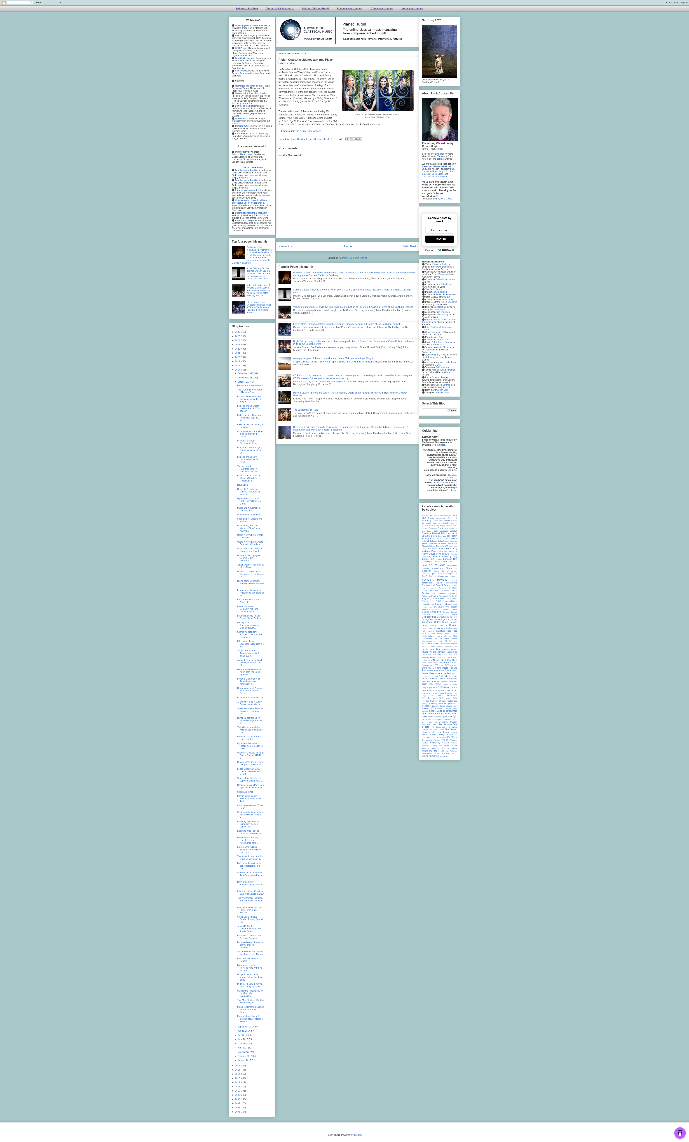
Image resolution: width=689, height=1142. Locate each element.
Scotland (426, 706)
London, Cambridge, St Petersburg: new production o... (248, 681)
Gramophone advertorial (249, 514)
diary (425, 590)
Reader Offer (444, 690)
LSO (450, 641)
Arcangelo (426, 523)
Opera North (451, 670)
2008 (238, 1099)
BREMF (426, 541)
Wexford (425, 748)
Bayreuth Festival (431, 533)
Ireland (447, 628)
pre (430, 688)
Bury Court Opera (429, 549)
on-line (453, 665)
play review (435, 684)
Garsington (435, 612)
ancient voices (450, 521)
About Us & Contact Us (280, 8)
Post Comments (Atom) (354, 258)
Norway (425, 665)
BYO (432, 559)
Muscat (448, 646)
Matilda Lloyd (442, 392)
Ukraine (442, 737)
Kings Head (440, 631)
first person (451, 607)
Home (348, 246)
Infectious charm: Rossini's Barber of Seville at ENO (250, 892)
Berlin (454, 536)
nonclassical (427, 660)
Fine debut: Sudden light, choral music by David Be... (249, 450)
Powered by (431, 250)
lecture (439, 634)
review (441, 693)
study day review (431, 722)
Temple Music (446, 724)
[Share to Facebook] (356, 139)
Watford (445, 743)
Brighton (433, 541)
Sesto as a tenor (245, 792)
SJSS (433, 708)
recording (433, 693)
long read (437, 641)
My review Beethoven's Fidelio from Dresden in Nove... (250, 746)
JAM (432, 631)
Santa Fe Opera (445, 703)
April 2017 (243, 1047)
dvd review (439, 593)
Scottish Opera (438, 706)
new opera (437, 654)
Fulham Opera (449, 609)
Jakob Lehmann (444, 385)
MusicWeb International (445, 482)
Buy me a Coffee (444, 198)
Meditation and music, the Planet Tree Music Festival (249, 910)
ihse (430, 628)
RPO (435, 698)
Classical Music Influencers (435, 176)
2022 (238, 349)
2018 (238, 365)
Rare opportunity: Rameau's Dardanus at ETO (249, 885)
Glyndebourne (429, 617)
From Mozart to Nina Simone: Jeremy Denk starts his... (249, 849)
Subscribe (440, 239)
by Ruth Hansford (438, 556)
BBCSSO (426, 536)
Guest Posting (449, 622)
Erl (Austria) (452, 599)
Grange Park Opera (447, 619)
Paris (424, 681)
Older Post (409, 246)
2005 (238, 1112)
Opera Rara (428, 673)
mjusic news (445, 644)
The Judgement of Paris (305, 409)
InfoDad (453, 490)
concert (454, 576)
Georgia (454, 612)
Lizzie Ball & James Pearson (439, 342)
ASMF (446, 523)
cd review (437, 565)
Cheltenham (437, 568)
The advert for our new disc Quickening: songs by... (250, 857)
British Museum (450, 541)
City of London (449, 571)
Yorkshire (444, 756)
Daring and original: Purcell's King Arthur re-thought (250, 968)
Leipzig (431, 636)
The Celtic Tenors (433, 289)
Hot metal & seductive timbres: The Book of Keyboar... (248, 492)
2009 (238, 1095)
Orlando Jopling (444, 279)
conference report (432, 583)
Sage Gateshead (449, 701)
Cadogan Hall (450, 559)
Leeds (447, 633)
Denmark (453, 588)
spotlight (452, 716)
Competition (443, 576)
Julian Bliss (442, 390)
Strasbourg (436, 719)
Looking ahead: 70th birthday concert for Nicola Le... (248, 459)
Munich (454, 644)
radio (424, 690)
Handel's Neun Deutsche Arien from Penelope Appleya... (249, 672)
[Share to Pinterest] (360, 139)
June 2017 (243, 1039)
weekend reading (429, 745)
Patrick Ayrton (442, 367)
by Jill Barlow (441, 554)
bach (431, 526)
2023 (238, 344)
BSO (446, 546)
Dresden (434, 591)
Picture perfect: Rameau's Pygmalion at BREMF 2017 (249, 418)
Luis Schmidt (442, 284)
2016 (238, 1065)
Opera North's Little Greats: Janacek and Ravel (250, 549)
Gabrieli (425, 612)
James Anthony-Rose (435, 354)
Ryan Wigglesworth (441, 274)
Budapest (453, 546)
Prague (425, 688)
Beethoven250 (444, 536)
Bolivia (438, 539)
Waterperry (435, 743)
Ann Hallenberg (448, 362)
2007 (238, 1103)
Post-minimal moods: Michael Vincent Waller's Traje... (250, 799)
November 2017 (246, 377)
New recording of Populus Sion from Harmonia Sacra (250, 691)
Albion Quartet (320, 69)
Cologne (432, 576)
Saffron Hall (435, 701)
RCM (435, 690)
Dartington (443, 588)
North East (446, 660)
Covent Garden (443, 585)
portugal (453, 684)
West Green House (448, 745)
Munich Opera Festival (432, 646)
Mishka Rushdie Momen (444, 370)
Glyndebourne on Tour (447, 617)
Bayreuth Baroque (448, 531)
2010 (238, 1091)
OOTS (431, 668)
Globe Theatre (447, 614)
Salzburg (426, 703)
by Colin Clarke (446, 551)
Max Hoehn (439, 307)
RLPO (431, 696)
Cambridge (427, 561)
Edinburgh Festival (430, 596)
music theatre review (433, 652)
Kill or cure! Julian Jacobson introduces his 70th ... (250, 644)
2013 (238, 1078)
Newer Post (285, 246)
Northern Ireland (448, 662)
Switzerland (427, 724)
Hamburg (443, 625)
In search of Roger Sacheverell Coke (247, 442)
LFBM (454, 636)
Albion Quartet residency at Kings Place (250, 566)
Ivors (428, 631)
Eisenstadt (443, 596)
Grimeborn (427, 622)
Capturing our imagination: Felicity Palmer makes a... (250, 815)
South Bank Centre (448, 713)
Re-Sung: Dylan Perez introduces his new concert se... (248, 824)
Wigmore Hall (430, 750)
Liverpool (442, 639)
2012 (238, 1082)
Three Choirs (429, 735)
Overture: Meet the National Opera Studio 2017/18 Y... (250, 755)
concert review (434, 579)
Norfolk (436, 660)
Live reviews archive (349, 8)
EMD (451, 596)
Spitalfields (427, 716)
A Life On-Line (429, 515)
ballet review (446, 526)
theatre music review (432, 732)
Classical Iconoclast (452, 476)
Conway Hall (428, 585)
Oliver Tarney (441, 314)
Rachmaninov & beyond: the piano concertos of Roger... (249, 399)
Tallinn (435, 724)
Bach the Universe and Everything (248, 600)
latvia (424, 634)
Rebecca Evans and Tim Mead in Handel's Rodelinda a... (249, 478)
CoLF (424, 576)
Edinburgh (452, 593)
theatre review (450, 732)
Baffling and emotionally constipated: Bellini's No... (249, 866)
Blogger (358, 1135)
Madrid (425, 644)
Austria (454, 523)
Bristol (441, 541)
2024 (238, 340)
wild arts (445, 751)
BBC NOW (452, 533)
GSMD (437, 622)
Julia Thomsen (442, 312)
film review (439, 607)
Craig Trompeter (433, 332)
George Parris (443, 339)
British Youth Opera (431, 544)
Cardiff (444, 561)
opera (438, 668)
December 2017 (246, 373)
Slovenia (440, 708)
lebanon (431, 634)
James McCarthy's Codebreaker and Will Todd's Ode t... (249, 929)
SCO (455, 703)
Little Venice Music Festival (250, 697)
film (430, 607)
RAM (429, 690)
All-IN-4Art (438, 521)
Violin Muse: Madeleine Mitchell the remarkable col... (250, 730)
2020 (238, 357)
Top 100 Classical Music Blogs (438, 172)
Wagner (453, 740)
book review (450, 538)
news (433, 657)
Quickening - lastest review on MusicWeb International (250, 993)
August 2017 (244, 1031)
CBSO (451, 561)
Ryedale (425, 701)
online (424, 668)
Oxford (447, 676)
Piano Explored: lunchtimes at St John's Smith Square (250, 1009)
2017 (238, 370)
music (455, 646)
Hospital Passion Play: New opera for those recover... (250, 786)
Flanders (426, 609)
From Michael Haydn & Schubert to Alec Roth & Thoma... (250, 1019)
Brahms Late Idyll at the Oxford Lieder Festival (249, 617)
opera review (443, 673)
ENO (442, 598)
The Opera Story (436, 730)
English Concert (430, 598)
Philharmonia (446, 681)
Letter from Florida (443, 636)
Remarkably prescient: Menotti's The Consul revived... (248, 528)
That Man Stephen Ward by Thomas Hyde (250, 1001)
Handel (453, 625)
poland (445, 684)
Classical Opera (429, 574)
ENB (455, 596)
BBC (443, 533)
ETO (432, 601)
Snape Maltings (437, 711)
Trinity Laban (446, 735)
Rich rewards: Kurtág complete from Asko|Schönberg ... (247, 840)
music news (449, 649)
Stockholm (426, 719)
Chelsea (425, 568)
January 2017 (245, 1060)
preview (291, 63)
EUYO (445, 601)
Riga (424, 696)
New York (448, 654)
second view (451, 706)
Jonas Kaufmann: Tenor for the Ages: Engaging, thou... (250, 711)
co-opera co (451, 574)
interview (438, 628)
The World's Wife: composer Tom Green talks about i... (250, 900)
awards (425, 526)
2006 (238, 1107)
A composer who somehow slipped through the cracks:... (250, 434)
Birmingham (428, 538)
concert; (454, 580)
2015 (238, 1070)
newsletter (442, 657)
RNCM (440, 696)
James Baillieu (439, 292)
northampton (433, 663)
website (454, 743)
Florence (436, 609)
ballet (436, 526)
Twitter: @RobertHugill (315, 8)
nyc (431, 665)
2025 (238, 336)
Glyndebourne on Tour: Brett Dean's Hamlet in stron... (249, 501)
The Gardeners (438, 727)
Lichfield (429, 639)
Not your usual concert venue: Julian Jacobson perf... (250, 977)
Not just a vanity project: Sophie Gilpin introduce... (248, 558)
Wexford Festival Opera (444, 748)
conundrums (451, 583)
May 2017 (243, 1043)
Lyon (455, 641)
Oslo (441, 676)
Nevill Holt (427, 654)
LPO (445, 641)
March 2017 (244, 1052)
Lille (435, 639)
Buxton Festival (446, 548)
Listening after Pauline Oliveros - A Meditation (249, 832)
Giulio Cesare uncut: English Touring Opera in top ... (250, 919)
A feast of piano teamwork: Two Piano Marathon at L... (250, 875)
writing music (428, 756)
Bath (436, 531)
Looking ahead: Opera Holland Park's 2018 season (248, 408)
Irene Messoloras (444, 299)
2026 (238, 332)
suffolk (445, 722)
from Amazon (439, 445)
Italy (423, 631)
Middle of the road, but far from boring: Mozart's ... (249, 985)
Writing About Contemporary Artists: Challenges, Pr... (249, 625)
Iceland (425, 628)
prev (435, 688)
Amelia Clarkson (443, 347)
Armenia (436, 523)
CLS (439, 574)
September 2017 (246, 1026)
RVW (455, 698)
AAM (455, 515)
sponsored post (440, 717)
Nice (450, 657)
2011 (238, 1086)
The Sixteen (451, 729)
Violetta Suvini (440, 264)
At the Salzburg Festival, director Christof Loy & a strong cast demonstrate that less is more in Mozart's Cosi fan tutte (258, 273)
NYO (436, 665)
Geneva (445, 612)
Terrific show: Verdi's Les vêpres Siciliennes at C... (250, 779)
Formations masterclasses (250, 385)
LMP (448, 639)
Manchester (434, 643)
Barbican (442, 528)
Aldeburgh (427, 520)
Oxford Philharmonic (448, 679)
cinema (436, 571)
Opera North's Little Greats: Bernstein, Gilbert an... (250, 543)
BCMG (434, 536)
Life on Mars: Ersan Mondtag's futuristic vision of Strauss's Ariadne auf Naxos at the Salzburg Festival (346, 324)
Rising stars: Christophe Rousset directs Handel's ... (250, 583)
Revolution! (242, 485)
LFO (424, 639)
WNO (454, 753)
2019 (238, 361)
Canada (436, 561)
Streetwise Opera (449, 719)
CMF (443, 574)
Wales (425, 742)
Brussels (440, 546)
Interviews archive (412, 8)
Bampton (433, 528)
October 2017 (244, 382)
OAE (447, 665)
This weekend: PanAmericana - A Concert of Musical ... (248, 469)
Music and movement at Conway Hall (248, 509)
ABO (424, 518)
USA (448, 737)
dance (433, 588)
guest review (429, 625)
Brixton (432, 546)
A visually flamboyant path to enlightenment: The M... (250, 663)
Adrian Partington (444, 294)
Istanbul (453, 628)
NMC (455, 657)
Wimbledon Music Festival (435, 753)
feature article (443, 604)
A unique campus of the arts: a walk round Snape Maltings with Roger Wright (333, 358)
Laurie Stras (431, 377)
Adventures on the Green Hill (442, 518)
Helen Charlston (449, 302)
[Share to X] (353, 139)
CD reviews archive (381, 8)
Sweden (453, 722)
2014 (238, 1074)
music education (431, 649)
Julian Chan (438, 337)
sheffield (425, 708)
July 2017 (243, 1035)
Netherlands (452, 652)
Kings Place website (310, 131)
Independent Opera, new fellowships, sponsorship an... (250, 593)
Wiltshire (453, 751)
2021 (238, 353)
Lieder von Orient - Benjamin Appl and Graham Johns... (247, 609)
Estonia (425, 601)
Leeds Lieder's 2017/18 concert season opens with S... (249, 771)
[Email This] (346, 139)
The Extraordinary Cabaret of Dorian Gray (250, 391)
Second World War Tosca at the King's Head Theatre (250, 952)
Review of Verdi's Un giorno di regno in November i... (250, 763)
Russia (448, 698)
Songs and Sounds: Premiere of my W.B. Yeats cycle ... (248, 653)
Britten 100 (446, 544)
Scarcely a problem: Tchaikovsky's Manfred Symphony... (249, 634)
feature (431, 604)
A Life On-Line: (444, 516)
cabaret (439, 559)
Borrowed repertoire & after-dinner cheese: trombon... (250, 945)
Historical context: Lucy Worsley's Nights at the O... (249, 720)
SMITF (448, 709)
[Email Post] (340, 139)
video (445, 739)
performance (433, 681)
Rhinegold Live (450, 693)
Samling (433, 703)
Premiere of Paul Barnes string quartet (249, 737)
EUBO (438, 601)
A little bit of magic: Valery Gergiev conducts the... (249, 703)
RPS (441, 698)
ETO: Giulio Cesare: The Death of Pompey (249, 936)
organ (435, 676)
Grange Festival (429, 619)
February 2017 (245, 1056)
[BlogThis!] (350, 139)
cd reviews (452, 565)
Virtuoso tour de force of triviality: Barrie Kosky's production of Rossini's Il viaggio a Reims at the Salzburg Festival (353, 307)
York (437, 756)
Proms (454, 687)
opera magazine (435, 670)
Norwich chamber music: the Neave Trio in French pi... (250, 574)
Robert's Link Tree (247, 8)
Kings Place (451, 631)
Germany (426, 614)
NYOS (441, 665)
